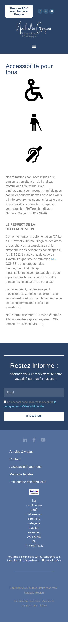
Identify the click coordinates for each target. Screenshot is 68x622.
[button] (34, 46)
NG (53, 259)
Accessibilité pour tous (25, 467)
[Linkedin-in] (45, 11)
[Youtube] (51, 11)
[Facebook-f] (40, 11)
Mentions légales (21, 474)
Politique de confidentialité (27, 482)
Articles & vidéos (21, 452)
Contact (14, 459)
